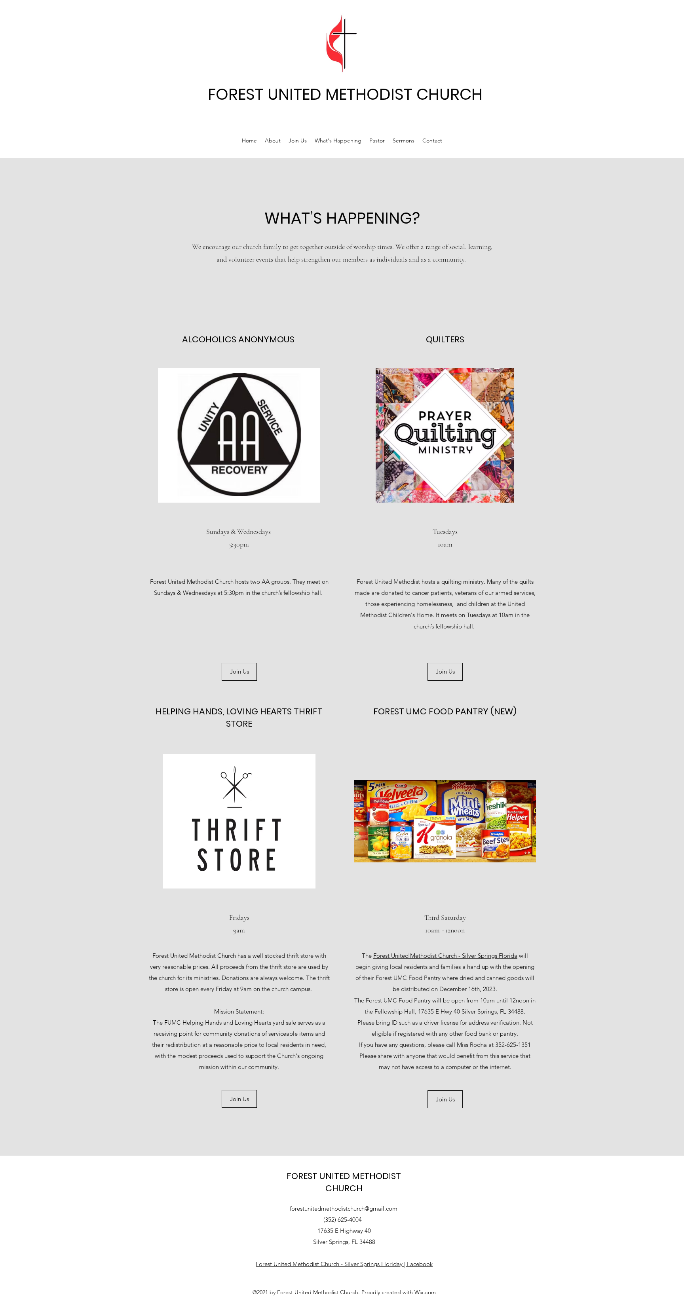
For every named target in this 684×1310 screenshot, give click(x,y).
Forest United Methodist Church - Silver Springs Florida (445, 955)
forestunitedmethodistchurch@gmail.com (343, 1208)
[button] (445, 1099)
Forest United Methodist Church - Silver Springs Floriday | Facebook (344, 1264)
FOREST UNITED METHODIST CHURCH (345, 94)
